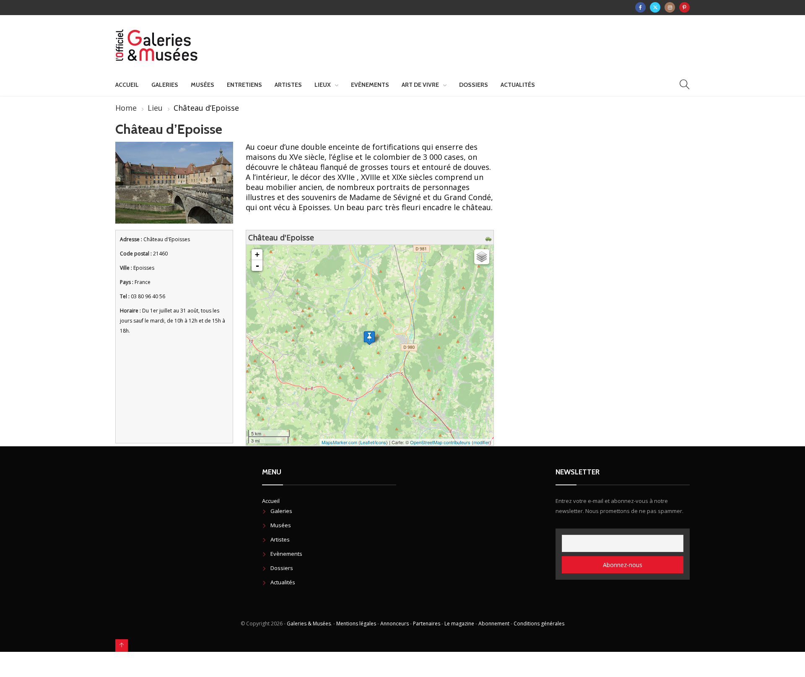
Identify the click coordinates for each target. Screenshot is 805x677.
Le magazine (459, 623)
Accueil (127, 85)
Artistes (288, 85)
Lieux (322, 85)
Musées (202, 85)
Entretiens (244, 85)
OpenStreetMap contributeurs (440, 442)
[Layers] (481, 256)
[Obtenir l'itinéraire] (489, 237)
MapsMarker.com (339, 442)
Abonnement (493, 623)
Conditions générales (539, 623)
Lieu (155, 108)
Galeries (164, 85)
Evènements (370, 85)
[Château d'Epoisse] (369, 338)
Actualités (518, 85)
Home (126, 108)
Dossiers (473, 85)
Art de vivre (420, 85)
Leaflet (367, 442)
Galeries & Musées (309, 623)
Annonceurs (394, 623)
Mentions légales (356, 623)
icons (380, 442)
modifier (481, 442)
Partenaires (426, 623)
